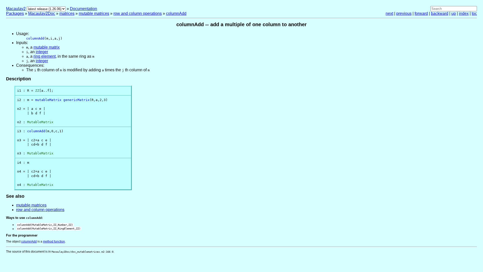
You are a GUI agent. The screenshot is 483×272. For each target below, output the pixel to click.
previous (404, 13)
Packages (15, 13)
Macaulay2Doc (41, 13)
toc (474, 13)
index (464, 13)
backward (439, 13)
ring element (44, 56)
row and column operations (137, 13)
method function (54, 241)
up (453, 13)
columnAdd (176, 13)
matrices (66, 13)
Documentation (83, 9)
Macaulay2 (16, 9)
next (389, 13)
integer (42, 52)
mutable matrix (46, 47)
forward (421, 13)
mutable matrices (94, 13)
